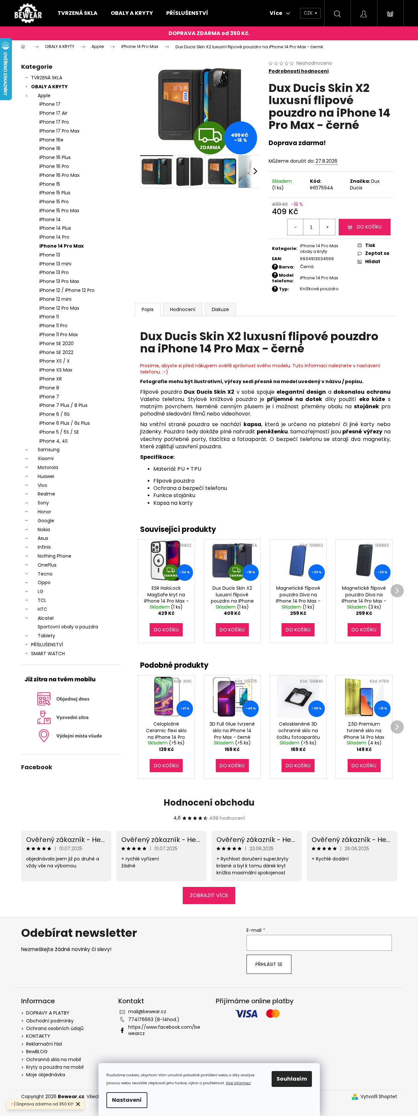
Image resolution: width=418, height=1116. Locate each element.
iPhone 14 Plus (55, 228)
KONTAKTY (38, 1036)
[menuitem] (77, 13)
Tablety (46, 635)
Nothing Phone (54, 556)
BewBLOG (37, 1051)
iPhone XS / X (54, 361)
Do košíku (369, 226)
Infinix (44, 547)
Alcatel (46, 618)
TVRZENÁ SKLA (46, 77)
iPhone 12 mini (55, 299)
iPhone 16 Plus (55, 157)
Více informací (238, 1083)
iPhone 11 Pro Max (58, 334)
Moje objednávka (45, 1074)
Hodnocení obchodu (209, 803)
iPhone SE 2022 (56, 352)
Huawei (46, 476)
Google (46, 520)
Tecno (45, 574)
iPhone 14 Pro (54, 237)
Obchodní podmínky (50, 1020)
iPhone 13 (49, 255)
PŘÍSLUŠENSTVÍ (47, 644)
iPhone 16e (51, 140)
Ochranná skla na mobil (53, 1059)
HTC (42, 609)
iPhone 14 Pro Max (61, 246)
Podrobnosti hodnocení (299, 71)
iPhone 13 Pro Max (59, 281)
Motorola (48, 467)
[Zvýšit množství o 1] (327, 227)
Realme (46, 494)
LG (40, 591)
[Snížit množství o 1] (295, 227)
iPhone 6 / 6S (54, 414)
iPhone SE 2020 (56, 343)
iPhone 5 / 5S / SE (59, 432)
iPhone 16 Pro (54, 166)
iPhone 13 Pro (54, 272)
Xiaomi (46, 458)
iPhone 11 (49, 316)
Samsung (48, 449)
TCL (42, 600)
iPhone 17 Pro (54, 122)
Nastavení (127, 1100)
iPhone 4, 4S (53, 441)
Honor (44, 511)
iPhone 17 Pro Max (59, 131)
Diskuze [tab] (220, 309)
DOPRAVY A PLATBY (47, 1013)
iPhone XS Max (55, 370)
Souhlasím (292, 1079)
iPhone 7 (49, 396)
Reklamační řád (44, 1044)
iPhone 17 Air (53, 113)
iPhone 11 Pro (53, 325)
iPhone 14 (50, 219)
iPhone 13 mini (55, 263)
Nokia (44, 529)
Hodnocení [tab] (182, 309)
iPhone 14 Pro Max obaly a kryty (319, 249)
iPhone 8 (49, 387)
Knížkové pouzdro (319, 289)
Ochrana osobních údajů (55, 1028)
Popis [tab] (148, 309)
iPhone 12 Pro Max (59, 308)
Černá (307, 266)
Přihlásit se (269, 964)
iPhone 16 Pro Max (59, 175)
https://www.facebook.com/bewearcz (164, 1030)
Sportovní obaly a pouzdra (68, 626)
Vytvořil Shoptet (379, 1097)
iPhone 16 (49, 148)
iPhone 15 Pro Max (59, 210)
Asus (43, 538)
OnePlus (47, 565)
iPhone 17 (49, 104)
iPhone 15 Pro (54, 201)
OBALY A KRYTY (49, 86)
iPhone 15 (49, 184)
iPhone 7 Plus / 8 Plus (63, 405)
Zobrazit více (209, 895)
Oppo (44, 582)
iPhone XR (50, 379)
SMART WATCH (48, 653)
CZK (309, 13)
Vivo (42, 485)
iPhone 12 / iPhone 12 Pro (67, 290)
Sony (43, 502)
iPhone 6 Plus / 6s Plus (64, 423)
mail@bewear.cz (147, 1011)
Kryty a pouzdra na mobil (55, 1067)
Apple (44, 95)
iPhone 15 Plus (54, 192)
